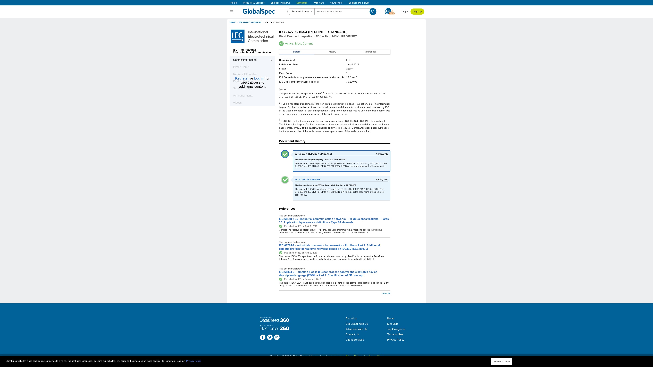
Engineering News (280, 2)
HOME (233, 22)
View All (386, 293)
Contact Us (352, 334)
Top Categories (396, 329)
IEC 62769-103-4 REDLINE (308, 179)
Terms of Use (395, 334)
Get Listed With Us (357, 323)
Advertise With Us (356, 329)
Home (233, 2)
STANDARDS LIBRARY (250, 22)
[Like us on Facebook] (262, 338)
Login (405, 11)
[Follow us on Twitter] (270, 338)
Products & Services (254, 2)
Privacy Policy (395, 339)
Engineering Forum (359, 2)
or (249, 78)
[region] (326, 361)
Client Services (355, 339)
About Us (351, 318)
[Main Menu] (232, 11)
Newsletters (336, 2)
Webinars (319, 2)
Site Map (392, 323)
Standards (301, 2)
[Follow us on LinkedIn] (277, 338)
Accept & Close (501, 361)
